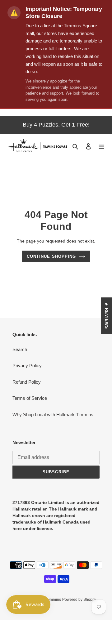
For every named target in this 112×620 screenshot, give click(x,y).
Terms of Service (29, 398)
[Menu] (101, 146)
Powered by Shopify (79, 599)
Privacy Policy (27, 365)
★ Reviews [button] (106, 315)
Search (19, 349)
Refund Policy (26, 382)
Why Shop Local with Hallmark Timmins (52, 414)
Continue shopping (51, 256)
